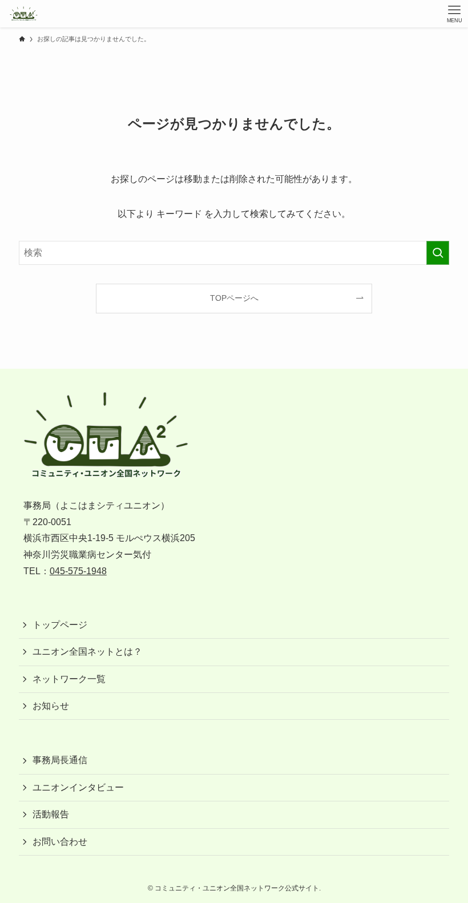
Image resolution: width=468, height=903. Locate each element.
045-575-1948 (78, 571)
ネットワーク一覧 (69, 679)
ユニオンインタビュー (78, 787)
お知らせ (51, 706)
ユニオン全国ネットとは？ (87, 651)
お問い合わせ (60, 841)
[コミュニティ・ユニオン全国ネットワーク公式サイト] (23, 13)
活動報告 (51, 814)
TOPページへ (234, 298)
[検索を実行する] (437, 253)
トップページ (60, 625)
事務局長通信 (60, 760)
